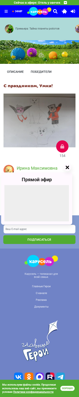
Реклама (41, 299)
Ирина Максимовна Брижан (37, 171)
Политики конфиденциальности (33, 392)
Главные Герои (41, 286)
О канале (41, 293)
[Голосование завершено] (62, 146)
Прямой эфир (37, 179)
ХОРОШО (67, 388)
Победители (41, 71)
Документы (41, 306)
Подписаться (39, 239)
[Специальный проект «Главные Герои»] (39, 341)
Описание (15, 71)
